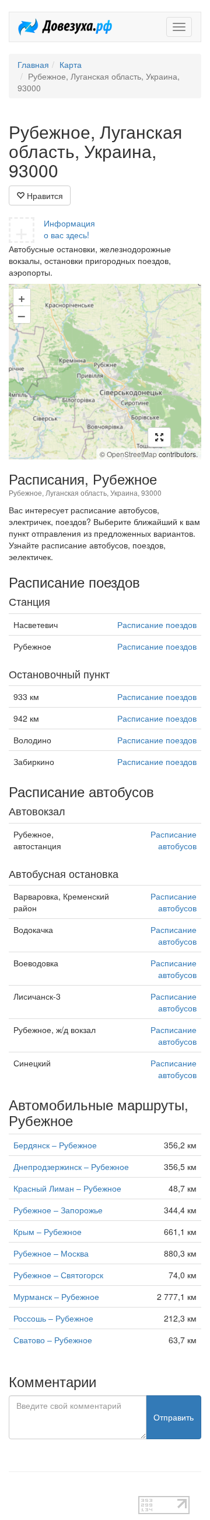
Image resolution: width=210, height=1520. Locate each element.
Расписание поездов (157, 624)
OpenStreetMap (132, 454)
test (15, 1490)
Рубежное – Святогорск (58, 1275)
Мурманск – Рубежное (56, 1296)
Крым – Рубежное (47, 1231)
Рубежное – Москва (51, 1253)
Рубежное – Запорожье (58, 1210)
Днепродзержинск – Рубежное (71, 1166)
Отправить (173, 1417)
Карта (71, 64)
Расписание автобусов (173, 840)
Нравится (43, 195)
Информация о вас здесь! (69, 229)
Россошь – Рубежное (53, 1318)
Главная (33, 64)
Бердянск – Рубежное (55, 1145)
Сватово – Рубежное (52, 1340)
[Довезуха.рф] (65, 27)
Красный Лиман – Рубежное (67, 1188)
